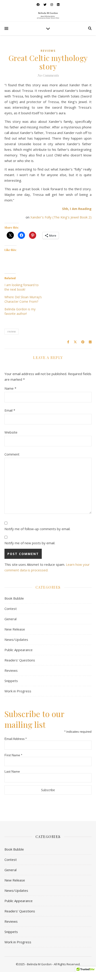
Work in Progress (17, 691)
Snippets (11, 680)
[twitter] (45, 4)
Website (10, 432)
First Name (13, 755)
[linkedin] (58, 4)
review (11, 331)
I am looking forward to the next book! (21, 287)
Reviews (48, 51)
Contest (10, 608)
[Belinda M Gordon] (48, 15)
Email (9, 410)
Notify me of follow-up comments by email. (37, 529)
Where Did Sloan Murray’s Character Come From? (23, 299)
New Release (14, 629)
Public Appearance (18, 650)
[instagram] (52, 4)
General (10, 619)
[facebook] (38, 4)
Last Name (12, 771)
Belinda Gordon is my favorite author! (19, 311)
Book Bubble (14, 598)
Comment (11, 454)
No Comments (48, 75)
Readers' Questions (19, 660)
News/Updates (16, 639)
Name (10, 388)
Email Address (15, 739)
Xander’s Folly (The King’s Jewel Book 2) (61, 217)
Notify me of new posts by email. (29, 543)
